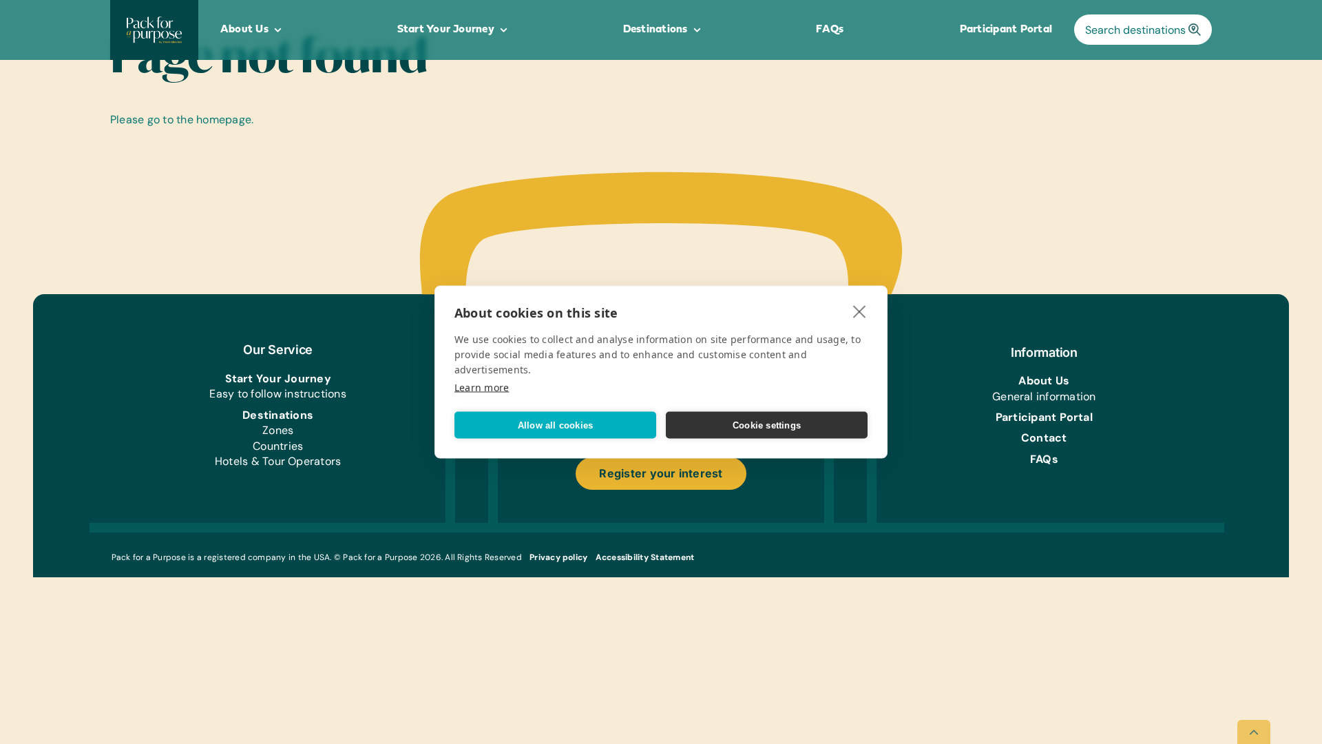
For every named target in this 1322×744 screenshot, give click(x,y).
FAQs (1044, 459)
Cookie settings (767, 425)
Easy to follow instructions (277, 393)
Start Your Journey (278, 378)
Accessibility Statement (645, 557)
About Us (1043, 380)
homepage (223, 119)
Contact (1044, 438)
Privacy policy (558, 557)
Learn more (481, 387)
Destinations (277, 415)
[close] (859, 311)
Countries (278, 446)
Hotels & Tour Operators (278, 461)
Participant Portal (1044, 417)
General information (1044, 396)
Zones (277, 430)
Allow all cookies (555, 425)
